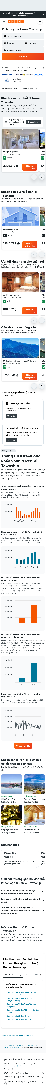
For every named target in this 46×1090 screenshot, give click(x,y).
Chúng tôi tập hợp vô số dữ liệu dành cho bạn (21, 1077)
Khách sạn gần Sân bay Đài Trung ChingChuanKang (19, 999)
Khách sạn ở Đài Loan (11, 1047)
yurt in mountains (11, 295)
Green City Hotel (10, 229)
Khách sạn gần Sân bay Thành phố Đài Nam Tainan (23, 1011)
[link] (11, 416)
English (25, 15)
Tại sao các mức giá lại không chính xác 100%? (21, 1082)
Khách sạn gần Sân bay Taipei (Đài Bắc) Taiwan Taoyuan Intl (21, 993)
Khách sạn (20, 1045)
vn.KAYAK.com (9, 1045)
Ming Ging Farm (10, 151)
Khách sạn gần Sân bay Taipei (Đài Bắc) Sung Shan (21, 1005)
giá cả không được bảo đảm (13, 1066)
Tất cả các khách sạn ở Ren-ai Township (17, 1035)
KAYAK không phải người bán (16, 1073)
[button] (43, 14)
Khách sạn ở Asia (32, 1045)
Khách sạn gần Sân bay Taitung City (20, 1019)
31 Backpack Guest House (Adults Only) (20, 361)
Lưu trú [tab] (28, 975)
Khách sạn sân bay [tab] (13, 975)
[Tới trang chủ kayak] (16, 21)
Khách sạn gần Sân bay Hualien (18, 1016)
